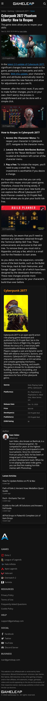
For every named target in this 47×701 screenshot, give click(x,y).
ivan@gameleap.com (10, 659)
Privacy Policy (7, 595)
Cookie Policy (7, 608)
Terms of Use (7, 599)
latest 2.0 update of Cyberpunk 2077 (26, 64)
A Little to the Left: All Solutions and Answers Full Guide (23, 507)
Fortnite (8, 582)
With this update (19, 73)
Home (3, 11)
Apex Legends (11, 568)
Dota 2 (8, 555)
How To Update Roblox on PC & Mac (19, 481)
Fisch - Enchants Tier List (14, 498)
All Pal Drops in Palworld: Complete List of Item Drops (21, 517)
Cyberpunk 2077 (22, 11)
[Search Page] (44, 3)
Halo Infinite (10, 564)
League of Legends (13, 559)
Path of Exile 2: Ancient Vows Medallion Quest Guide (23, 489)
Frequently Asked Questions (14, 604)
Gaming (11, 11)
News (32, 11)
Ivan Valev (23, 31)
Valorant (9, 573)
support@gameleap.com (12, 621)
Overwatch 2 (10, 577)
